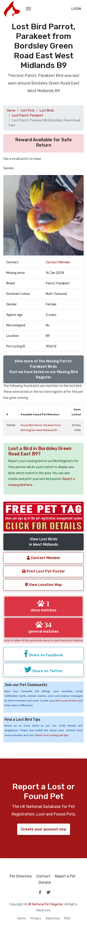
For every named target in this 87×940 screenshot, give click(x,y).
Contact (43, 876)
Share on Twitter (47, 671)
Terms (21, 918)
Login (76, 9)
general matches (44, 627)
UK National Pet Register (45, 904)
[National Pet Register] (11, 9)
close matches (43, 606)
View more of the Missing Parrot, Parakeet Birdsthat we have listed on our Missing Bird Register (43, 369)
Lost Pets (28, 110)
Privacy (35, 918)
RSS (67, 918)
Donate (45, 882)
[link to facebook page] (40, 892)
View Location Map (45, 585)
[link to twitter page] (48, 892)
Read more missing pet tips (51, 735)
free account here (66, 700)
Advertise (53, 918)
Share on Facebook (45, 655)
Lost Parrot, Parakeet (27, 115)
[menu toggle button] (28, 9)
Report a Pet (65, 876)
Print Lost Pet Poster (45, 571)
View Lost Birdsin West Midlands (43, 542)
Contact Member (58, 262)
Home (11, 110)
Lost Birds (47, 110)
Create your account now (43, 829)
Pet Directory (21, 876)
